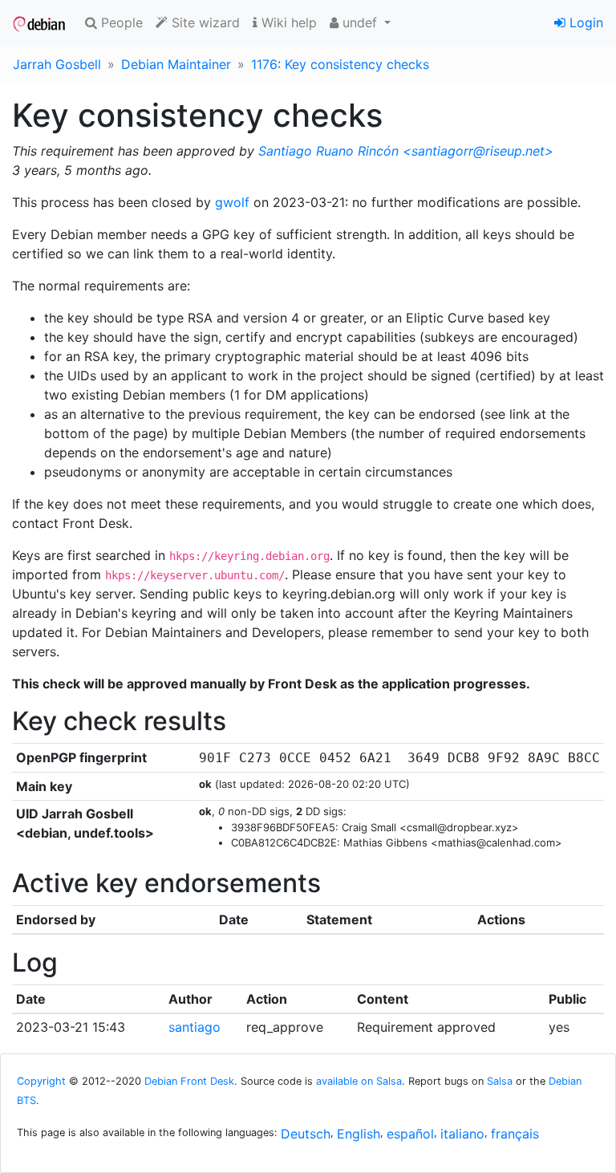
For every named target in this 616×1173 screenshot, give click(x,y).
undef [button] (359, 22)
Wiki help (287, 22)
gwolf (232, 202)
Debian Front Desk (189, 1081)
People (120, 22)
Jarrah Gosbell (57, 64)
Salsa (500, 1081)
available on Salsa (359, 1081)
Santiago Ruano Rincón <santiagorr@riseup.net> (405, 151)
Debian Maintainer (176, 64)
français (515, 1134)
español (410, 1134)
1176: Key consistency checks (340, 64)
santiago (194, 1027)
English (358, 1134)
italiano (462, 1134)
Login (584, 22)
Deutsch (305, 1134)
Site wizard (204, 22)
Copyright (41, 1081)
